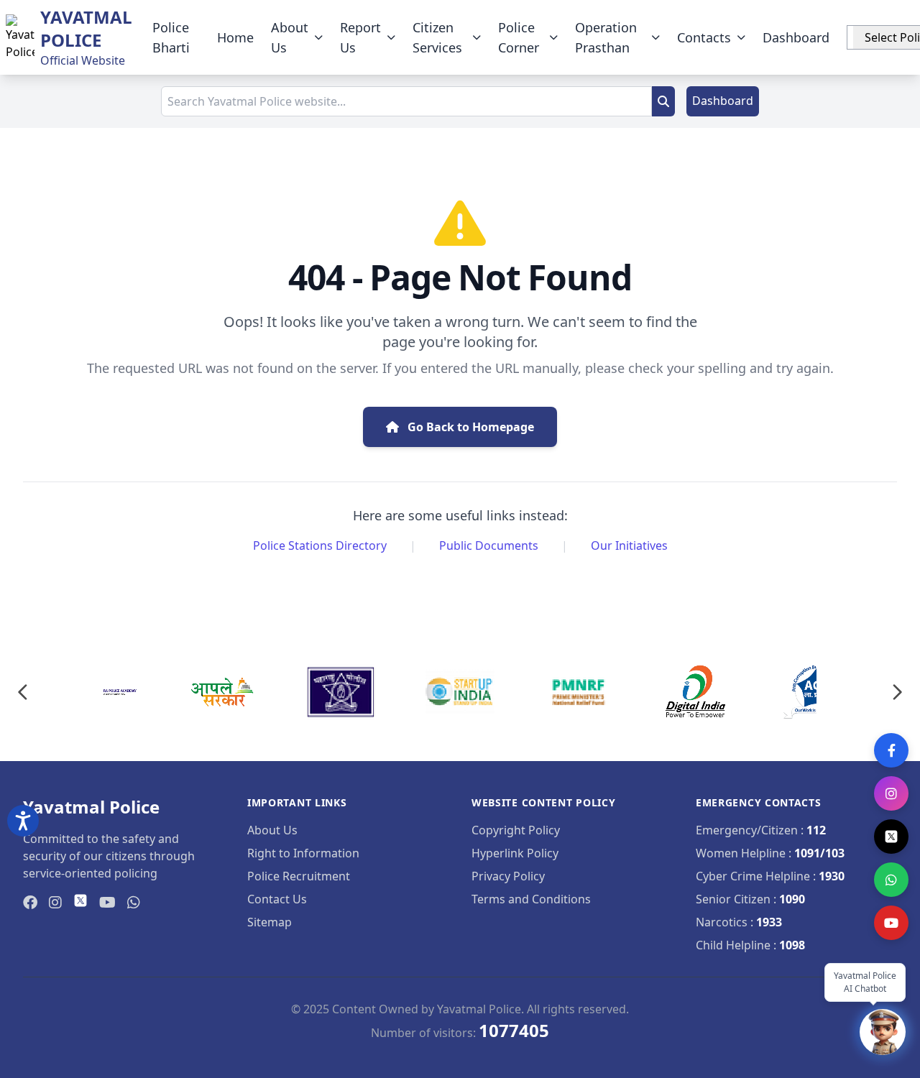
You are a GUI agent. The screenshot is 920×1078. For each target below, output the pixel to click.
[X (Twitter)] (891, 836)
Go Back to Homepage (469, 427)
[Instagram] (891, 793)
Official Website (82, 60)
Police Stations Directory (320, 545)
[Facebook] (891, 750)
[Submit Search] (663, 101)
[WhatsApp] (891, 879)
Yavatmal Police (86, 28)
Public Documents (488, 545)
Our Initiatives (629, 545)
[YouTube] (891, 923)
